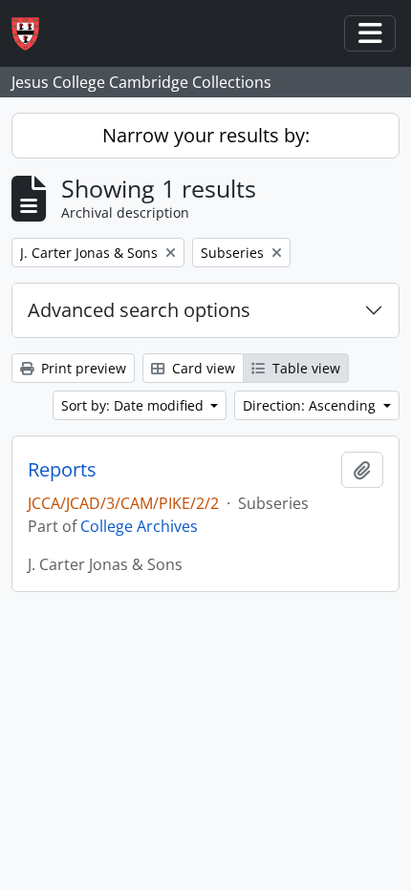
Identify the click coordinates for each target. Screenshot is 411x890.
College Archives (139, 526)
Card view (201, 368)
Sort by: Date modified (134, 405)
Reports (62, 469)
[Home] (32, 34)
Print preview (81, 368)
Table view (304, 368)
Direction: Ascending (311, 405)
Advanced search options (139, 310)
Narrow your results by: (206, 135)
